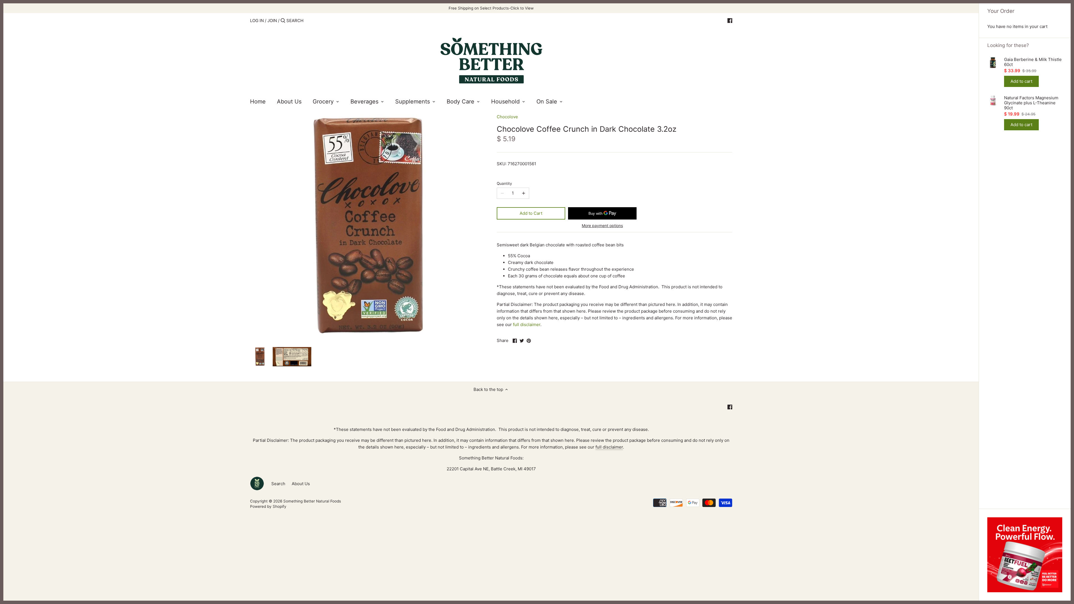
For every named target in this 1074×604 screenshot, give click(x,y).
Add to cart (1021, 81)
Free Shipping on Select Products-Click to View (491, 8)
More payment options (602, 225)
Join (272, 20)
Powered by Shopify (268, 506)
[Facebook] (729, 20)
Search (278, 483)
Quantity (504, 183)
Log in (257, 20)
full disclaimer (526, 324)
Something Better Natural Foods (312, 501)
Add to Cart (531, 213)
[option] (260, 356)
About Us (301, 483)
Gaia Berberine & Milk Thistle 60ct (1033, 62)
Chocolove (507, 116)
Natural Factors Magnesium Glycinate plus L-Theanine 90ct (1031, 102)
